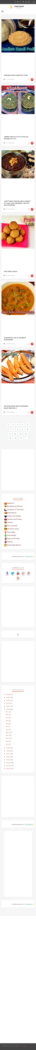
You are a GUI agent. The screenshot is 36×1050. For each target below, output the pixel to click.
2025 (8, 697)
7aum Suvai (22, 1046)
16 (15, 438)
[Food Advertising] (18, 634)
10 (27, 430)
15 (10, 438)
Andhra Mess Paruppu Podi (16, 75)
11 (9, 434)
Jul (7, 726)
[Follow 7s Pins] (28, 573)
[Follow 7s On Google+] (23, 573)
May (7, 732)
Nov (7, 715)
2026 (8, 694)
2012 (8, 768)
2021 (8, 706)
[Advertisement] (18, 470)
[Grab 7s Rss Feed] (18, 578)
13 (20, 434)
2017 (8, 754)
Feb (7, 741)
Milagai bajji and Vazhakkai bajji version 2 (16, 407)
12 (15, 434)
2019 (8, 748)
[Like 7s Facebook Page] (7, 573)
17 (21, 438)
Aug (7, 723)
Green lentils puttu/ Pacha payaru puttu (16, 138)
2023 (8, 703)
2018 (8, 751)
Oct (7, 718)
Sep (7, 720)
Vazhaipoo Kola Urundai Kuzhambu (15, 339)
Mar (7, 738)
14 (26, 434)
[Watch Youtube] (18, 573)
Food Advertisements (17, 556)
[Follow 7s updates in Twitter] (12, 573)
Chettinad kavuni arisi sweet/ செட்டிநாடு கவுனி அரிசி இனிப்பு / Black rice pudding (17, 203)
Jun (7, 729)
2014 (8, 763)
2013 (8, 765)
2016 (8, 757)
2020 (8, 709)
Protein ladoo (10, 271)
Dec (7, 712)
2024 (8, 700)
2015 (8, 760)
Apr (7, 735)
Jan (7, 744)
